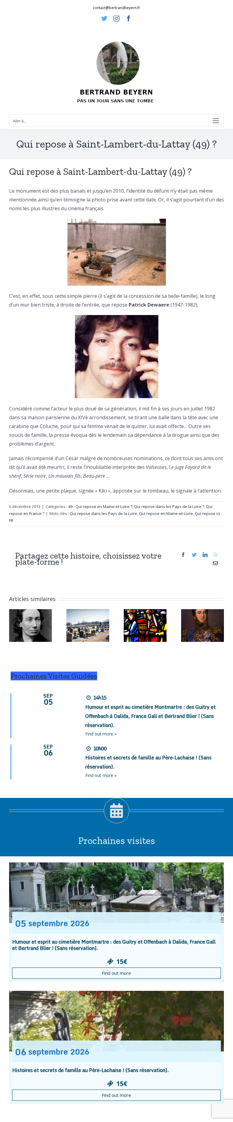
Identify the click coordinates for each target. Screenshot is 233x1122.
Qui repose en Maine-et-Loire (166, 513)
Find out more (116, 973)
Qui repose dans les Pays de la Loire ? (169, 506)
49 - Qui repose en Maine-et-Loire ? (100, 506)
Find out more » (100, 734)
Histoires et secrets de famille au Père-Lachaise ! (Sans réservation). (90, 1070)
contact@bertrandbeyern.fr (116, 7)
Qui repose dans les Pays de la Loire (103, 513)
